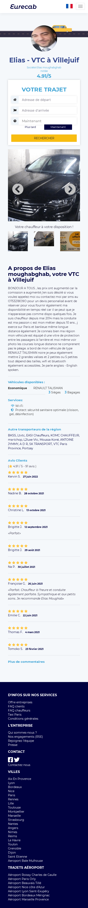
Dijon (12, 852)
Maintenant (58, 127)
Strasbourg (16, 820)
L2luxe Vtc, (32, 440)
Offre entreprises (20, 702)
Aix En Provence (19, 779)
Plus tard (30, 127)
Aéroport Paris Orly (22, 879)
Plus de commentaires (26, 662)
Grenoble (14, 848)
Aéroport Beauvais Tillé (24, 883)
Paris (11, 795)
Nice (11, 791)
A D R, (24, 444)
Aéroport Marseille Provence (28, 899)
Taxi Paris (14, 714)
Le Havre (14, 840)
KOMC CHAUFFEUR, (65, 435)
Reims (12, 836)
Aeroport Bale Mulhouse (25, 861)
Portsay (27, 448)
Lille (11, 803)
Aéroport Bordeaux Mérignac (29, 895)
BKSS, (12, 435)
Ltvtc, (21, 435)
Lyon (11, 783)
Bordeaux (15, 787)
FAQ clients (16, 706)
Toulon (13, 844)
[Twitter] (17, 760)
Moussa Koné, (50, 440)
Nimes (12, 832)
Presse (12, 745)
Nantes (13, 824)
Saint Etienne (17, 856)
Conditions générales (23, 719)
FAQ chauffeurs (19, 710)
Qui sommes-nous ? (22, 732)
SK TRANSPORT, (41, 444)
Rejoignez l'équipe (21, 741)
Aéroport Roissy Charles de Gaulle (32, 875)
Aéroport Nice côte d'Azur (26, 887)
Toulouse (14, 807)
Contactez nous (19, 765)
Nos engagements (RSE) (25, 737)
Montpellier (16, 811)
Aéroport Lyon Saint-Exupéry (28, 891)
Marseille (14, 816)
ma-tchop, (16, 440)
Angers (13, 828)
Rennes (13, 799)
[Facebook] (10, 760)
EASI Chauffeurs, (38, 435)
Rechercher (44, 138)
